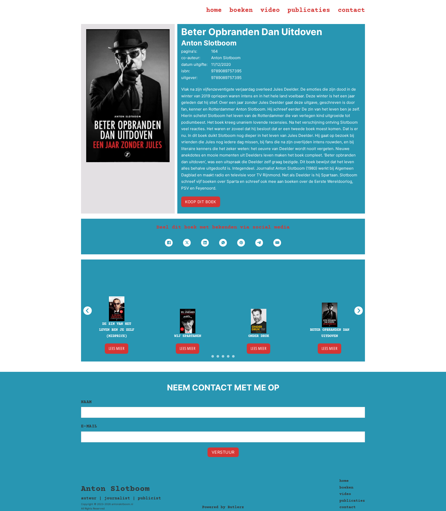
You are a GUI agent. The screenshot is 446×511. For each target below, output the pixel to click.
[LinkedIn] (205, 243)
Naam (86, 402)
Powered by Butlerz (223, 507)
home (214, 10)
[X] (187, 243)
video (270, 10)
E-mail (89, 426)
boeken (241, 10)
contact (351, 10)
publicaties (309, 10)
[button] (212, 356)
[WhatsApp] (223, 243)
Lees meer (117, 348)
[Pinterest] (241, 243)
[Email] (277, 243)
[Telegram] (259, 243)
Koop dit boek (200, 201)
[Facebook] (169, 243)
